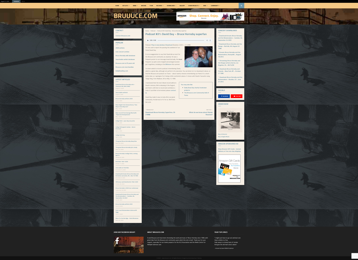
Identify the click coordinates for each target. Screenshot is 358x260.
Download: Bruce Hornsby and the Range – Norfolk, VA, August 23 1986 (230, 46)
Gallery (182, 6)
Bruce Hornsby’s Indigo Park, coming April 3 (126, 154)
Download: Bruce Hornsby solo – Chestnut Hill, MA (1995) (125, 85)
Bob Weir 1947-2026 (122, 161)
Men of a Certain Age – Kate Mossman (127, 218)
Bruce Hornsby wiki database (125, 55)
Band (134, 6)
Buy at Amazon (222, 134)
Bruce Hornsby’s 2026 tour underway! (127, 188)
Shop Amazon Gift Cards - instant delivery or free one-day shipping (229, 150)
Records (159, 6)
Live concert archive (122, 52)
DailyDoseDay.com (122, 71)
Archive (143, 6)
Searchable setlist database (125, 59)
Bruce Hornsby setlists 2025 (124, 204)
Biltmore (168, 64)
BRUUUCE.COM (136, 15)
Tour (151, 6)
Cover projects (193, 6)
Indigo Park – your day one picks (125, 121)
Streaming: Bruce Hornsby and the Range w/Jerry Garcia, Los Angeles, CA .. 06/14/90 (229, 62)
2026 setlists (120, 48)
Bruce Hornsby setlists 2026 (124, 99)
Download (169, 45)
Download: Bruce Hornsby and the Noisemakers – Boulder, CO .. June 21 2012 (230, 79)
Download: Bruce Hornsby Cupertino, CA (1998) (160, 113)
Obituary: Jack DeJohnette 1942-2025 (127, 182)
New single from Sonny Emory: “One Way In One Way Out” (126, 106)
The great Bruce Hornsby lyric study (126, 147)
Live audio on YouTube (122, 168)
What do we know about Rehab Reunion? (201, 113)
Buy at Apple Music (223, 137)
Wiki (204, 6)
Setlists (125, 6)
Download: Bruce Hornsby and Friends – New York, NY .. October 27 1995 (229, 71)
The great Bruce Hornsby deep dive (126, 141)
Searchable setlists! (122, 92)
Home (117, 6)
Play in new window (158, 45)
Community (215, 6)
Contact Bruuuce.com (123, 36)
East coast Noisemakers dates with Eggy (126, 211)
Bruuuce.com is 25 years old (125, 63)
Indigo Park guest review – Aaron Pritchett (125, 128)
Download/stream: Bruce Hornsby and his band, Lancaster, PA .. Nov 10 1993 (127, 175)
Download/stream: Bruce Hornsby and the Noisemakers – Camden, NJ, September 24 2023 (127, 196)
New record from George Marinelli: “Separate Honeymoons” (126, 114)
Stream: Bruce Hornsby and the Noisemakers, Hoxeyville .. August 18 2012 (229, 54)
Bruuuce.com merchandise (125, 67)
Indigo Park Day (120, 135)
